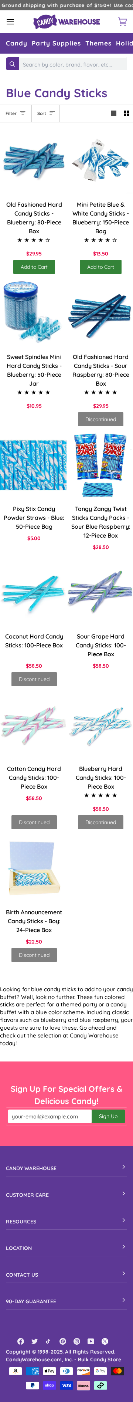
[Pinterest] (62, 1341)
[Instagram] (77, 1341)
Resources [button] (21, 1221)
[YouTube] (91, 1341)
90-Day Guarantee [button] (31, 1301)
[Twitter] (34, 1341)
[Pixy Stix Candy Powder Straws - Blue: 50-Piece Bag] (33, 465)
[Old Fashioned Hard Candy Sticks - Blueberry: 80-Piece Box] (33, 161)
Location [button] (19, 1248)
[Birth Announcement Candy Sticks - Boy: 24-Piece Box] (33, 868)
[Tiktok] (48, 1341)
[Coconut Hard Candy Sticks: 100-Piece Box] (33, 592)
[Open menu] (17, 21)
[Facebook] (20, 1341)
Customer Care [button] (27, 1195)
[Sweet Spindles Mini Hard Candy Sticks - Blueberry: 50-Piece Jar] (33, 313)
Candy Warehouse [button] (31, 1168)
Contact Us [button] (22, 1274)
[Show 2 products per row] (126, 113)
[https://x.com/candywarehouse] (105, 1341)
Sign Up (108, 1116)
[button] (17, 43)
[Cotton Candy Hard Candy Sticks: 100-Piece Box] (33, 725)
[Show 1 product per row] (114, 113)
